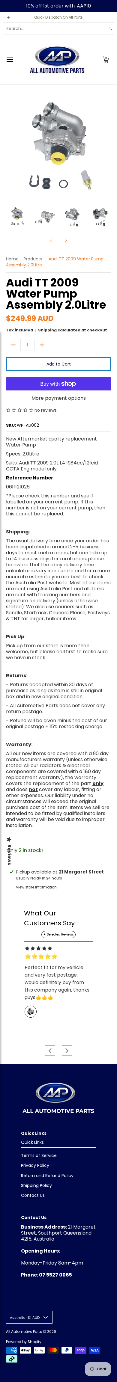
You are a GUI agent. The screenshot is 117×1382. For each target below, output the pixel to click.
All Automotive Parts (24, 1331)
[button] (106, 59)
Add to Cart (58, 364)
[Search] (110, 28)
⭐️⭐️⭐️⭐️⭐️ (41, 956)
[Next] (106, 146)
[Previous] (10, 146)
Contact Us (33, 1195)
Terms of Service (39, 1155)
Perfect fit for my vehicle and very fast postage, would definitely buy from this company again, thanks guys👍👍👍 (57, 982)
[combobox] (55, 28)
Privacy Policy (35, 1165)
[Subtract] (13, 345)
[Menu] (9, 59)
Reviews (9, 854)
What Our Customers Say (49, 918)
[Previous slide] (50, 1050)
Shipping (47, 330)
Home (12, 259)
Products (33, 259)
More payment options (59, 398)
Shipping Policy (36, 1185)
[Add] (42, 345)
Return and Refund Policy (47, 1176)
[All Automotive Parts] (57, 59)
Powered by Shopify (23, 1341)
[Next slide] (67, 1050)
